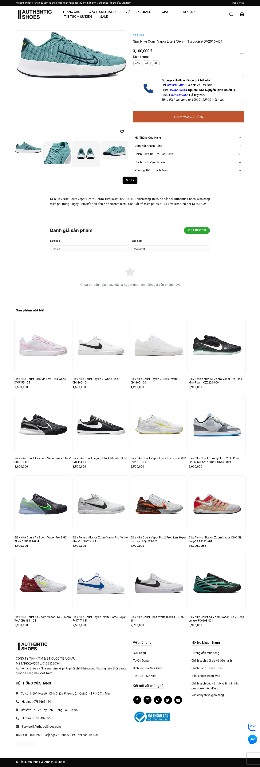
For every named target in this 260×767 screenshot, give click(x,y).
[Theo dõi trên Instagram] (148, 700)
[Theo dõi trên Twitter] (168, 700)
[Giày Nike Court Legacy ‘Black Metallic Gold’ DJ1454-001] (101, 425)
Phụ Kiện (187, 12)
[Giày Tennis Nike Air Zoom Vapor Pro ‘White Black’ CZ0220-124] (101, 504)
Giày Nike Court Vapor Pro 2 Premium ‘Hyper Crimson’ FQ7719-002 (158, 539)
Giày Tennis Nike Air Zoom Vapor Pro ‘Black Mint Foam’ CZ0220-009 (216, 380)
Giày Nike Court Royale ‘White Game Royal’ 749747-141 (99, 618)
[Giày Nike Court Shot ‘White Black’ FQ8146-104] (159, 583)
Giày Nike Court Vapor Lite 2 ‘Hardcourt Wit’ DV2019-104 (158, 460)
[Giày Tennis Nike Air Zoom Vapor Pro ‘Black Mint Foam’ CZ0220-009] (217, 345)
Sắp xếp (137, 240)
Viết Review (197, 230)
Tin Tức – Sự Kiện (78, 16)
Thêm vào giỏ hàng (188, 116)
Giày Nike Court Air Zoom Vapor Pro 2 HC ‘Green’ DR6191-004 (40, 539)
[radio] (137, 63)
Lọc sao (55, 240)
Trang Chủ (71, 12)
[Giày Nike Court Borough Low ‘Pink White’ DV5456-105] (42, 345)
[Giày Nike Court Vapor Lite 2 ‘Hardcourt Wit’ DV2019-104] (159, 424)
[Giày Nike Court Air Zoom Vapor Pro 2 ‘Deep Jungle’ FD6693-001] (217, 583)
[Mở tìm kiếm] (231, 14)
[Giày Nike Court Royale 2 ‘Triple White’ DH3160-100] (159, 345)
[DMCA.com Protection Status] (25, 744)
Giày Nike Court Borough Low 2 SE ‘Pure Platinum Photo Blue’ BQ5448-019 (214, 460)
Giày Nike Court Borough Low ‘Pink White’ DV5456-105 (40, 380)
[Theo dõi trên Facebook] (137, 700)
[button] (238, 3)
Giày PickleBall (102, 12)
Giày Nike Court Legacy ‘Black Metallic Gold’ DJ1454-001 (100, 460)
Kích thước (141, 57)
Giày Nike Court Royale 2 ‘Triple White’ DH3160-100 (154, 380)
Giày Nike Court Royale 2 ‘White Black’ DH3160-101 (96, 380)
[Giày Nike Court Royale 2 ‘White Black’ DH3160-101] (101, 345)
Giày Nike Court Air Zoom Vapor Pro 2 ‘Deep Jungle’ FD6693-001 (216, 618)
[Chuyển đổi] (240, 137)
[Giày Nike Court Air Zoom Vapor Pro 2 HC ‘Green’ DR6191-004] (42, 504)
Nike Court (139, 34)
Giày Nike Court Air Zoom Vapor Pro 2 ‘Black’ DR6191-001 (42, 460)
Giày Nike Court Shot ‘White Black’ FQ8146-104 (158, 618)
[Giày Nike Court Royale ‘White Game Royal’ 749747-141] (101, 583)
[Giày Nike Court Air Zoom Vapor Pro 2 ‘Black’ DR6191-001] (42, 424)
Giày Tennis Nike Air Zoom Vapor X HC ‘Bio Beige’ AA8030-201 (215, 539)
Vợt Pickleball (138, 12)
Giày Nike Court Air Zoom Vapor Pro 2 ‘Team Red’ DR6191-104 (42, 618)
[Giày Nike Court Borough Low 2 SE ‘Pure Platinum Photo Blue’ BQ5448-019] (217, 424)
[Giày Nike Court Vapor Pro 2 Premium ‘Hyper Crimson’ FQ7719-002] (159, 504)
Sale (104, 16)
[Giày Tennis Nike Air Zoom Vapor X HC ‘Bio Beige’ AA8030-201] (217, 504)
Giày (165, 12)
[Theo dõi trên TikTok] (158, 700)
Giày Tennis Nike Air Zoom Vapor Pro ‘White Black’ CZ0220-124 (100, 539)
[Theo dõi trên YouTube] (178, 700)
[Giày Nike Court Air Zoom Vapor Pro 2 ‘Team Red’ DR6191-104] (42, 583)
